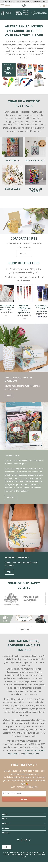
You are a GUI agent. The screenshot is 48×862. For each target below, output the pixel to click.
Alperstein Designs (35, 178)
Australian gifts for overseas (18, 379)
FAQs (9, 572)
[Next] (44, 599)
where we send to (32, 750)
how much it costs (31, 753)
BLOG (9, 395)
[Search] (40, 5)
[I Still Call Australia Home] (24, 5)
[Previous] (4, 599)
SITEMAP (34, 855)
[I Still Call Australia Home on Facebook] (22, 840)
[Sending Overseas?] (24, 528)
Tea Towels (12, 149)
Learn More (24, 629)
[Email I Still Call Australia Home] (18, 840)
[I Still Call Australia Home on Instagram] (26, 840)
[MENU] (1, 5)
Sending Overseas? (17, 557)
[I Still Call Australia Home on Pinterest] (29, 840)
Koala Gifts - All (35, 149)
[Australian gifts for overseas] (24, 348)
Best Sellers (12, 177)
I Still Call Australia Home (16, 852)
